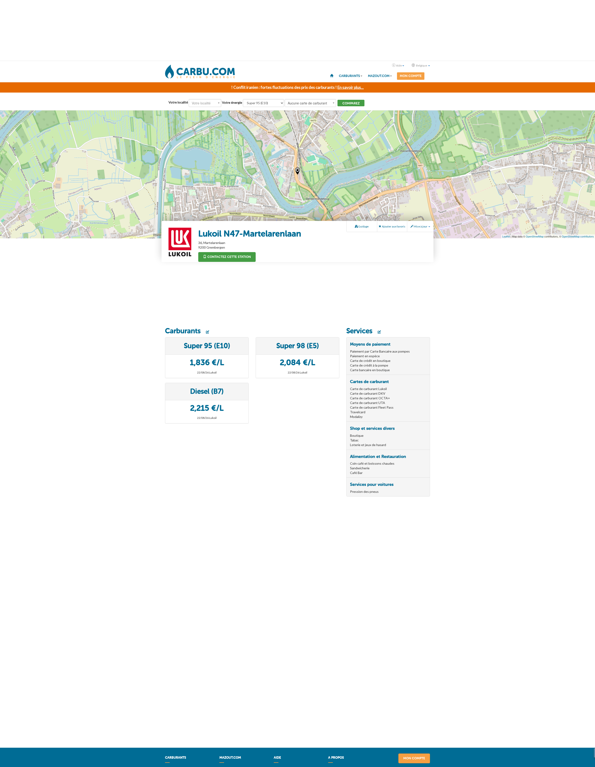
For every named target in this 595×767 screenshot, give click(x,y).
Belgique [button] (422, 65)
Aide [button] (399, 65)
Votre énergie (232, 102)
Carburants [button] (349, 76)
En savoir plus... (350, 87)
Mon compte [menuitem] (411, 76)
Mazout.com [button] (379, 76)
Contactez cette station (228, 257)
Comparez (351, 103)
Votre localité (178, 102)
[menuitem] (331, 75)
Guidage (363, 226)
